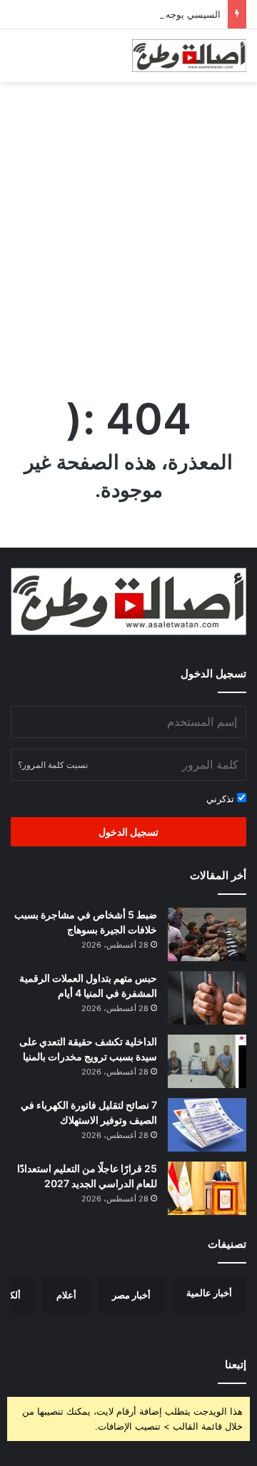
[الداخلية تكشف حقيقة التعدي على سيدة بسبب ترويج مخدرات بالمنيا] (207, 1061)
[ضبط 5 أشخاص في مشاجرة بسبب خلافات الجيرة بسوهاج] (207, 934)
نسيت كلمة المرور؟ (53, 764)
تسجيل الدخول (128, 832)
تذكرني (221, 798)
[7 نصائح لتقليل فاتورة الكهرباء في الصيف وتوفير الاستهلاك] (207, 1125)
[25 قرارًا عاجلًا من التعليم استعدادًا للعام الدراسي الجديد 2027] (207, 1188)
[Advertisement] (128, 224)
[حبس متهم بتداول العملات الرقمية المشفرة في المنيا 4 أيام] (207, 998)
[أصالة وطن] (189, 55)
